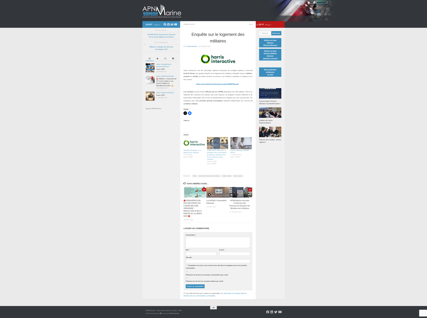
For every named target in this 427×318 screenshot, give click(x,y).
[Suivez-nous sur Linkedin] (271, 312)
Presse (267, 25)
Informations (166, 64)
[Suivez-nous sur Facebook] (267, 312)
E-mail (222, 250)
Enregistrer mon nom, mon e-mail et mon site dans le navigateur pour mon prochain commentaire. (216, 267)
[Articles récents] (149, 58)
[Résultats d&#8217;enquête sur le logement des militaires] (194, 143)
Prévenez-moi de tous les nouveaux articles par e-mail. (205, 281)
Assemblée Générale (187, 25)
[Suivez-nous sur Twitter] (275, 312)
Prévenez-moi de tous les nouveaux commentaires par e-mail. (207, 275)
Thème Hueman (174, 313)
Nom (188, 250)
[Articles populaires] (157, 58)
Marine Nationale (237, 176)
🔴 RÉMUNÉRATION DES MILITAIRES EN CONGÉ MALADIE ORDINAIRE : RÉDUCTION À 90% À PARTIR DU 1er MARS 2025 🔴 (192, 208)
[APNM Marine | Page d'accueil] (161, 11)
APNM (194, 176)
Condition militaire (226, 176)
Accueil (148, 25)
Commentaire (191, 235)
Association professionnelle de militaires (209, 176)
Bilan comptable (206, 25)
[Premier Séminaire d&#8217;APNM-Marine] (241, 143)
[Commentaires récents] (165, 58)
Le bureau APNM (170, 25)
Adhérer (157, 25)
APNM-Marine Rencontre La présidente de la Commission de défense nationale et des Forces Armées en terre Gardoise (217, 154)
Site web (189, 257)
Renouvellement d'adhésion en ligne (270, 72)
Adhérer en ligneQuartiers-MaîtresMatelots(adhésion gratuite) (270, 54)
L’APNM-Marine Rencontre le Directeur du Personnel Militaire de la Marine (161, 36)
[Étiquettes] (173, 58)
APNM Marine (192, 46)
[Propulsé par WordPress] (160, 313)
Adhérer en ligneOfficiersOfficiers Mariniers (270, 42)
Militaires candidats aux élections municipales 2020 (161, 48)
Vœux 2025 (160, 95)
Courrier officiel (255, 25)
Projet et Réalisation (223, 25)
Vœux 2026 (160, 69)
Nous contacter (241, 25)
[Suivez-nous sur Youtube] (279, 312)
